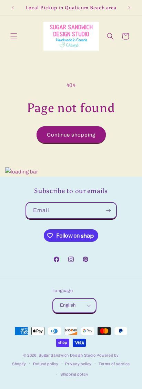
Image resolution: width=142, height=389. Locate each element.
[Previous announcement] (12, 7)
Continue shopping (71, 135)
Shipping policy (74, 374)
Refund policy (46, 364)
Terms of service (114, 364)
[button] (13, 36)
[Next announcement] (129, 7)
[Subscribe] (108, 210)
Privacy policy (78, 364)
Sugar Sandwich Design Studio (67, 355)
